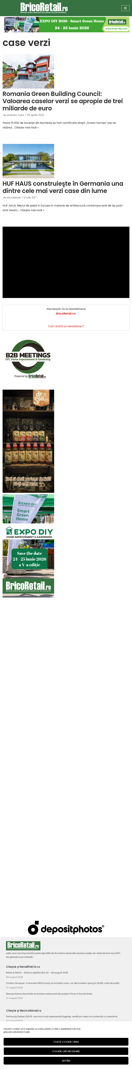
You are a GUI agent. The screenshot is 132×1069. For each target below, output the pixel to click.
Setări (66, 1060)
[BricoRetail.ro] (44, 8)
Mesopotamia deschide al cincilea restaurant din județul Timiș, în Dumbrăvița (49, 993)
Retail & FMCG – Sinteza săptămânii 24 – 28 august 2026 (37, 972)
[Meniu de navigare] (125, 8)
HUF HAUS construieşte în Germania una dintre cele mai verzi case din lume (63, 187)
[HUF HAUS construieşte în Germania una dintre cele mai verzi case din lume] (66, 161)
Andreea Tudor (15, 115)
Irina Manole (14, 197)
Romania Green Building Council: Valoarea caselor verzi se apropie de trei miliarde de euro (63, 101)
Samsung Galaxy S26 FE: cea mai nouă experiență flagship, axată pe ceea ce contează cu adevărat (61, 1016)
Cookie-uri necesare (66, 1051)
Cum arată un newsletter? (66, 326)
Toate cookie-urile (66, 1042)
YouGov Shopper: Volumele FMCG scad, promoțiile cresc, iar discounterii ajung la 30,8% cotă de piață (62, 983)
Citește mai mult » (26, 127)
